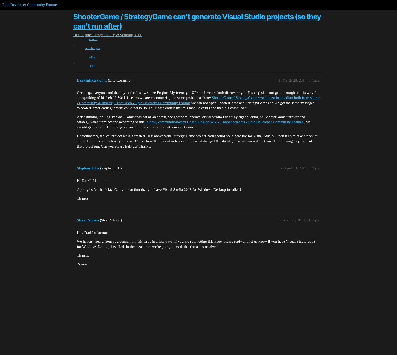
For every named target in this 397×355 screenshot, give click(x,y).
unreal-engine (92, 48)
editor (92, 57)
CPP (92, 66)
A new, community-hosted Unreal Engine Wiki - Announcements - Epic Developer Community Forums (224, 122)
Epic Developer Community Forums (29, 5)
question (93, 39)
